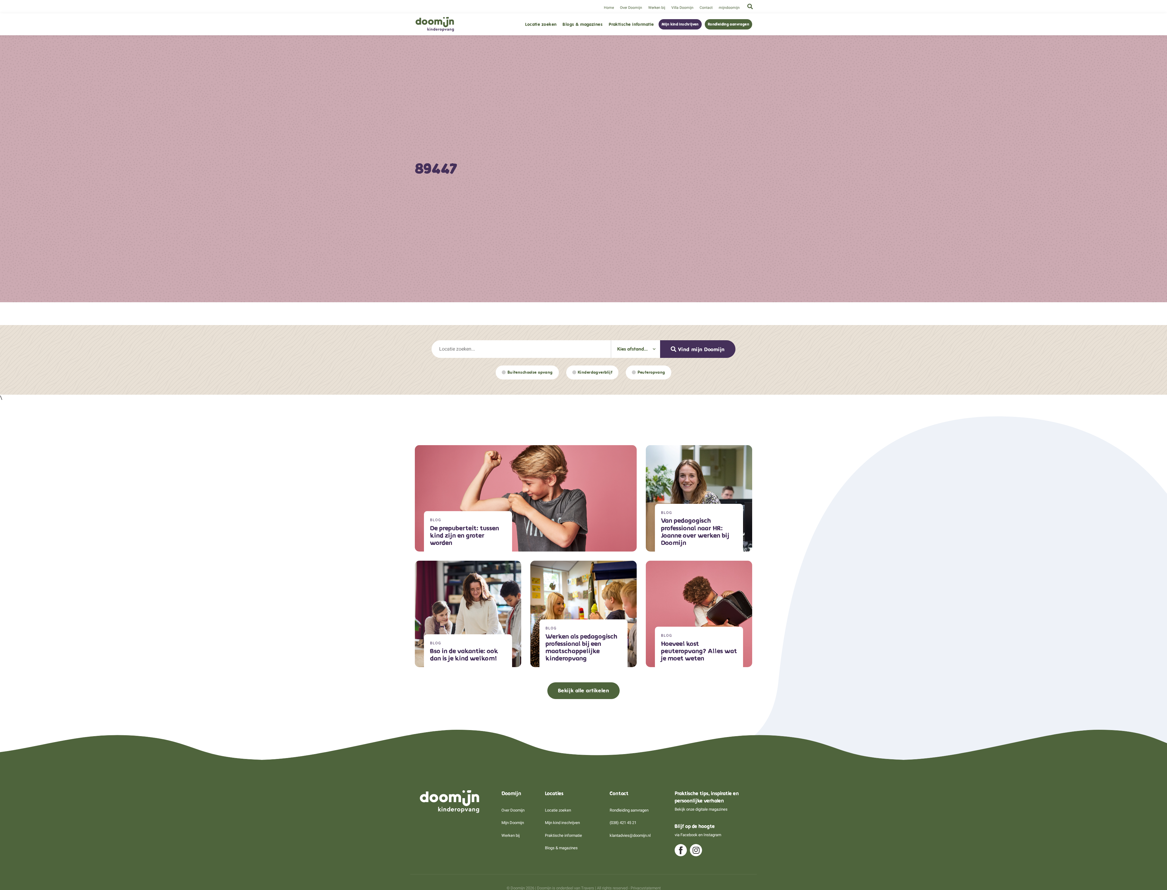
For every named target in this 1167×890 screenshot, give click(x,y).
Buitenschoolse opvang (530, 372)
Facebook (688, 835)
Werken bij (656, 7)
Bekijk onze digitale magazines (701, 809)
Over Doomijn (631, 7)
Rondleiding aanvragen (728, 24)
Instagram (712, 835)
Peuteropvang (651, 372)
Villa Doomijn (682, 7)
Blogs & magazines (583, 24)
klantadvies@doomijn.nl (630, 835)
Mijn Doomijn (512, 822)
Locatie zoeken (540, 24)
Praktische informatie (631, 24)
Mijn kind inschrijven (680, 24)
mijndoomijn (729, 7)
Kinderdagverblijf (595, 372)
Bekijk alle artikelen (583, 690)
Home (609, 7)
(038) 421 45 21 (623, 822)
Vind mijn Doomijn (701, 349)
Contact (706, 7)
